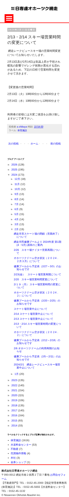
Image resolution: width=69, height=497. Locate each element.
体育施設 (22, 130)
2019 (14, 400)
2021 (14, 390)
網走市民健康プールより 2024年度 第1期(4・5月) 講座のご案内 (37, 243)
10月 (18, 189)
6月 (17, 209)
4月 (17, 219)
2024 (14, 174)
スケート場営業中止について (30, 308)
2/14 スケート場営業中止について (33, 313)
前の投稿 (55, 143)
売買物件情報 (18, 453)
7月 (17, 204)
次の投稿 (13, 143)
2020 (14, 395)
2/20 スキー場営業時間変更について (36, 279)
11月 (17, 184)
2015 (14, 420)
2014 (14, 425)
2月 (17, 229)
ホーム (34, 143)
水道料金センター (21, 444)
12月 (18, 178)
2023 (14, 380)
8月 (17, 199)
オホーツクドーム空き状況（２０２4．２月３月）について (36, 260)
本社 (13, 457)
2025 (14, 169)
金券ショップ (18, 462)
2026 (14, 164)
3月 (17, 224)
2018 (14, 405)
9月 (17, 194)
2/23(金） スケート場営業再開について (37, 274)
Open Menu (9, 18)
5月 (17, 214)
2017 (14, 410)
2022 (14, 385)
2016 (14, 415)
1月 (17, 373)
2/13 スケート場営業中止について (33, 318)
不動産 (14, 448)
